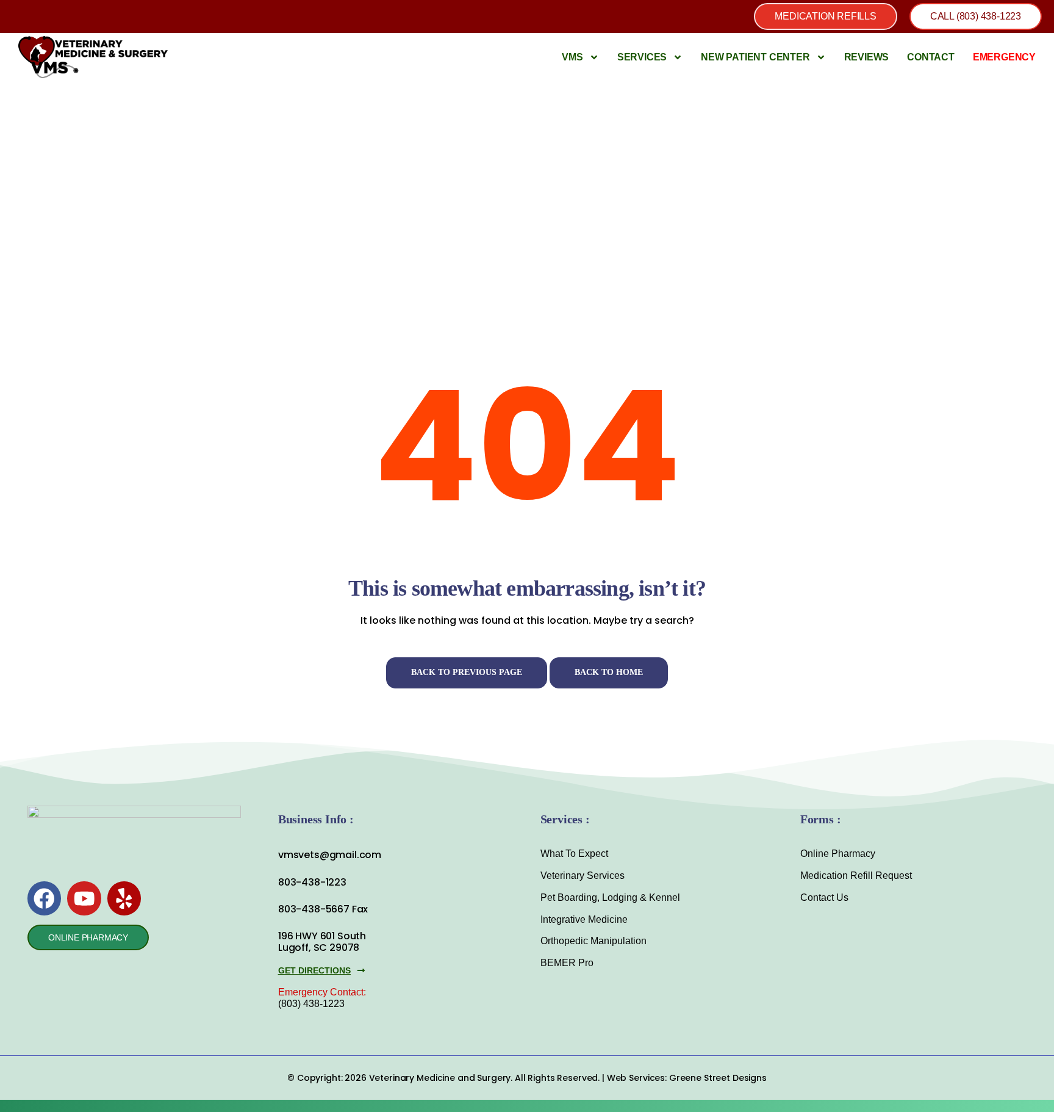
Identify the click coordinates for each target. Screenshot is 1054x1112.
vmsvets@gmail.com (329, 855)
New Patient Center (755, 57)
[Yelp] (124, 898)
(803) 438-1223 (311, 1003)
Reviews (866, 57)
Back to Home (609, 672)
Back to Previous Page (466, 672)
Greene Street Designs (718, 1078)
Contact (931, 57)
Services (642, 57)
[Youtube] (84, 898)
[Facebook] (44, 898)
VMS (572, 57)
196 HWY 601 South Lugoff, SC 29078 (322, 942)
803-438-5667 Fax (323, 909)
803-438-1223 (312, 882)
